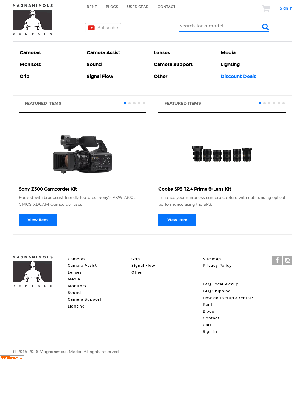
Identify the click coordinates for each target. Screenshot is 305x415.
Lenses (162, 52)
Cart (207, 325)
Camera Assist (103, 52)
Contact (166, 7)
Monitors (30, 64)
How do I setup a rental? (228, 298)
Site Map (212, 259)
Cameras (30, 52)
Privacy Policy (217, 265)
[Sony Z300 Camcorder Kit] (82, 154)
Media (228, 52)
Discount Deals (238, 76)
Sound (94, 64)
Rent (92, 7)
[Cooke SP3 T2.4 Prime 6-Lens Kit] (222, 154)
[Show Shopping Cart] (266, 8)
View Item (38, 220)
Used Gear (138, 7)
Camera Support (173, 64)
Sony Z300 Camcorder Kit (48, 189)
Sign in (286, 8)
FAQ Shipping (217, 291)
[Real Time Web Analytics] (12, 358)
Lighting (230, 64)
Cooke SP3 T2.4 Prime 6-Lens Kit (194, 189)
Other (160, 76)
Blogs (112, 7)
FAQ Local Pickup (221, 284)
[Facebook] (277, 260)
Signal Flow (100, 76)
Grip (24, 76)
